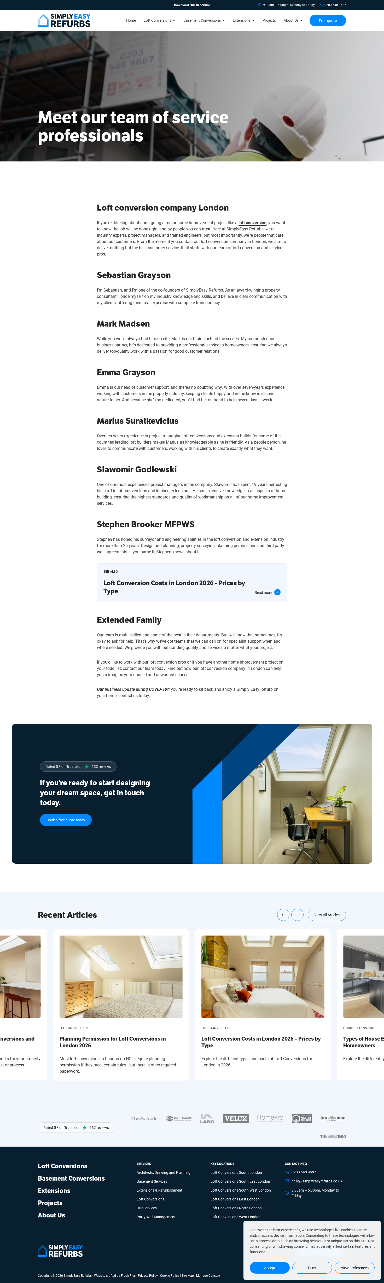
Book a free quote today (65, 819)
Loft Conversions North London (236, 1207)
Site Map (188, 1275)
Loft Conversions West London (235, 1216)
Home (131, 20)
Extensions (242, 20)
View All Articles (327, 914)
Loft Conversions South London (236, 1172)
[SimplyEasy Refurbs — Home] (60, 1251)
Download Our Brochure (192, 5)
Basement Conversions (202, 20)
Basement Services (152, 1181)
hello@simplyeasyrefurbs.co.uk (317, 1180)
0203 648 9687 (335, 5)
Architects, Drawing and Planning (163, 1172)
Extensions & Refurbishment (159, 1190)
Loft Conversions (157, 20)
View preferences (355, 1267)
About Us (291, 20)
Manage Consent (208, 1275)
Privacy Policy (148, 1275)
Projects (269, 20)
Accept (269, 1267)
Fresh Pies (128, 1275)
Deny (312, 1267)
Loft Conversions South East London (240, 1181)
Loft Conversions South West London (241, 1190)
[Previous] (283, 915)
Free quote (327, 20)
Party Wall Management (156, 1216)
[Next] (297, 915)
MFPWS (179, 524)
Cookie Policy (169, 1275)
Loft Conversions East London (235, 1199)
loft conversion (252, 222)
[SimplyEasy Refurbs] (64, 20)
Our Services (147, 1207)
